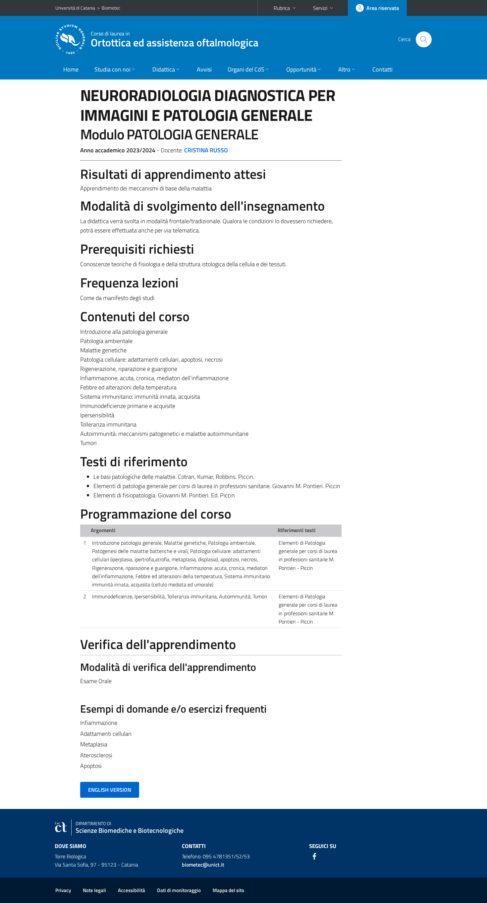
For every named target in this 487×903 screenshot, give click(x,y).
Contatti (382, 69)
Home (71, 69)
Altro (344, 69)
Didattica (163, 69)
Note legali (94, 890)
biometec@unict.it (203, 865)
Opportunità (301, 69)
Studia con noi (112, 69)
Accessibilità (131, 890)
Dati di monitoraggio (179, 890)
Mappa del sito (228, 890)
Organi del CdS (246, 69)
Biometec (111, 7)
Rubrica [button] (282, 8)
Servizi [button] (320, 8)
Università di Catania (75, 7)
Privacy (63, 890)
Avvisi (204, 69)
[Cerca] (424, 39)
